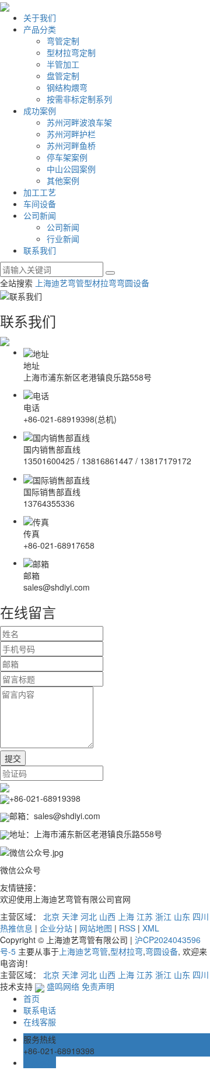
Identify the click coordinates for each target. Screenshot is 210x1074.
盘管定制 (63, 75)
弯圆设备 (133, 283)
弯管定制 (63, 41)
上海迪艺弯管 (59, 283)
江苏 (144, 916)
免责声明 (98, 986)
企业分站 (56, 928)
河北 (88, 916)
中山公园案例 (71, 169)
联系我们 (39, 250)
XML (150, 928)
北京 (51, 916)
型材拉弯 (100, 283)
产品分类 (39, 29)
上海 (126, 916)
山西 (107, 916)
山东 (182, 916)
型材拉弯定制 (71, 52)
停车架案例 (67, 157)
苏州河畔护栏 (71, 134)
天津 (70, 916)
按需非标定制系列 (79, 99)
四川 (200, 916)
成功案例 (39, 110)
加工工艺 (39, 192)
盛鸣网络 (61, 986)
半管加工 (63, 64)
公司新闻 (39, 215)
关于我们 (39, 17)
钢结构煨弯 (67, 87)
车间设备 (39, 203)
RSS (127, 928)
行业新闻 (63, 238)
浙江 (163, 916)
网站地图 (95, 928)
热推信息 (16, 928)
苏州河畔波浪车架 (79, 122)
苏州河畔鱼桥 (71, 145)
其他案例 (63, 180)
